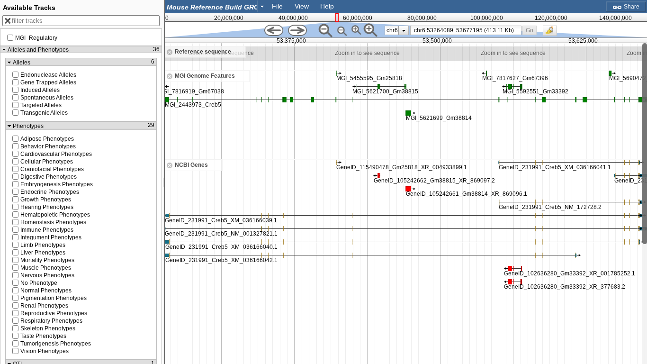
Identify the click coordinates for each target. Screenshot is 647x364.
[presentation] (403, 30)
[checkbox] (552, 33)
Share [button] (630, 6)
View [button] (302, 6)
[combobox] (216, 6)
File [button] (277, 6)
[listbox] (397, 30)
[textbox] (213, 6)
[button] (529, 30)
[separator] (163, 182)
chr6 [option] (392, 30)
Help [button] (327, 6)
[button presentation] (262, 6)
